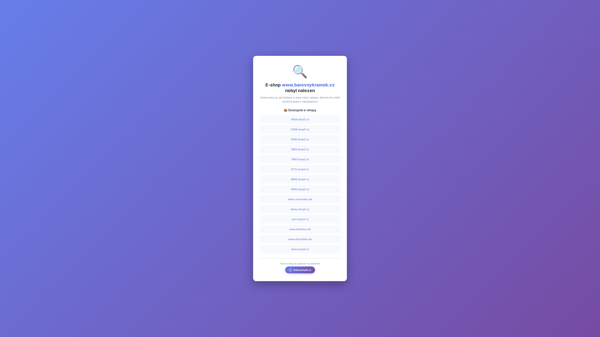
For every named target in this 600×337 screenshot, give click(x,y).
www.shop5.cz (300, 249)
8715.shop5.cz (300, 169)
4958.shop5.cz (300, 119)
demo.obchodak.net (300, 199)
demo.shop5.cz (300, 209)
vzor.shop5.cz (300, 219)
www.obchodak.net (300, 239)
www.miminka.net (300, 229)
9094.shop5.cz (300, 189)
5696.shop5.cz (300, 139)
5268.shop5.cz (300, 129)
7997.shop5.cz (300, 159)
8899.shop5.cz (300, 179)
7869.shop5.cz (300, 149)
